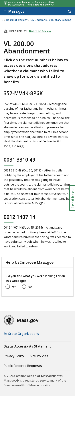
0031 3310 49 (19, 159)
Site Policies (39, 356)
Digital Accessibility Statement (27, 346)
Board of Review (16, 20)
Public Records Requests (23, 365)
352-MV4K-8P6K (23, 93)
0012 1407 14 (19, 216)
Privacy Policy (14, 356)
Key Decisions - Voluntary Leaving (50, 20)
